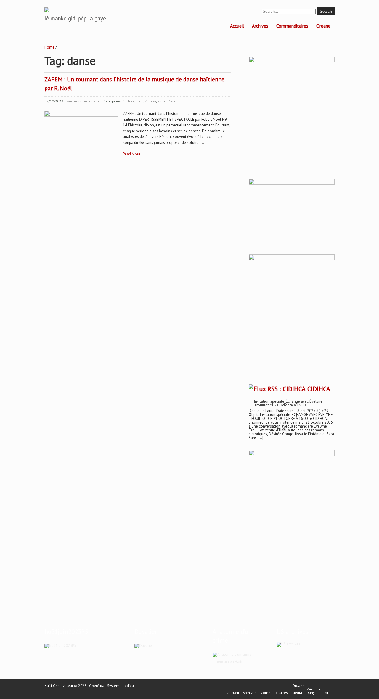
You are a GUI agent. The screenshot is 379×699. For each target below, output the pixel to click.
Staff (329, 693)
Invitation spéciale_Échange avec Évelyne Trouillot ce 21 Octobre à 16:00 (288, 403)
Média (297, 693)
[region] (292, 521)
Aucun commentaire (83, 101)
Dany (310, 693)
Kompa (150, 101)
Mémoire (313, 689)
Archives (260, 26)
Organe (323, 26)
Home (49, 47)
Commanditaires (292, 26)
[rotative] (292, 258)
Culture (128, 101)
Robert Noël (167, 101)
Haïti (139, 101)
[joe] (292, 183)
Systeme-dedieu (120, 685)
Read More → (134, 154)
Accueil (237, 26)
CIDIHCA (318, 389)
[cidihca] (292, 61)
